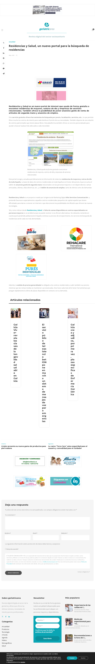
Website (64, 533)
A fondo (5, 635)
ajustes (23, 662)
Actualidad (12, 42)
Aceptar (72, 658)
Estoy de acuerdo (12, 549)
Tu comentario (10, 515)
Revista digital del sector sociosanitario (47, 36)
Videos (4, 640)
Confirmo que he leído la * (45, 631)
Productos (5, 629)
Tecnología (5, 632)
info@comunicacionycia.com (50, 562)
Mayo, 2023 (11, 55)
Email (35, 533)
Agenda (4, 638)
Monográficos (7, 643)
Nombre (8, 533)
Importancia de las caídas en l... (82, 606)
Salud (4, 646)
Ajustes (83, 658)
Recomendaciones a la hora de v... (83, 636)
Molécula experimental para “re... (82, 621)
